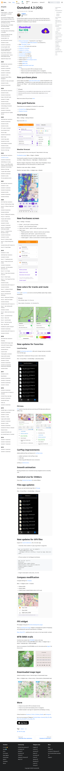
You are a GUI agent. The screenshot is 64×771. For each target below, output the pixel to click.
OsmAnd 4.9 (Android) (5, 95)
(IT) (48, 717)
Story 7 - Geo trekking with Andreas (6, 307)
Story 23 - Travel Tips (5, 216)
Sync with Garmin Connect (6, 40)
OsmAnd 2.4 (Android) (5, 398)
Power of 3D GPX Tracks (6, 97)
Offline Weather (33, 42)
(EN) (46, 717)
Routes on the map (5, 169)
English (34, 747)
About (4, 763)
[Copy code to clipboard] (51, 549)
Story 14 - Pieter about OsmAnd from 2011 (7, 274)
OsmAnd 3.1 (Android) (5, 347)
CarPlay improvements (58, 32)
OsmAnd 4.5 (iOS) (4, 126)
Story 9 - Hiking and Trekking (7, 297)
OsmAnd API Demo (5, 400)
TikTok (32, 714)
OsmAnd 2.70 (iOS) (5, 309)
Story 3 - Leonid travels (6, 320)
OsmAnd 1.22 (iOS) (5, 414)
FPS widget (25, 61)
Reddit (41, 714)
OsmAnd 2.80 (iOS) (5, 301)
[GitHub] (22, 16)
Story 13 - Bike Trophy (5, 276)
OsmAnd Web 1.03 (5, 38)
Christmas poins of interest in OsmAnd (7, 393)
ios (25, 728)
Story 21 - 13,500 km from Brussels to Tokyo (6, 232)
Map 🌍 (5, 749)
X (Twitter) (37, 714)
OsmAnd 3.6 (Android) (5, 234)
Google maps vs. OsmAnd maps (7, 410)
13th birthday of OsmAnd (6, 143)
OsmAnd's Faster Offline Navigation (6, 78)
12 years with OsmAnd (5, 171)
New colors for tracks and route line (58, 22)
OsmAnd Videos (4, 368)
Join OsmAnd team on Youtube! (7, 434)
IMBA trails (24, 63)
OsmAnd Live (22, 54)
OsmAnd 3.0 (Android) (5, 358)
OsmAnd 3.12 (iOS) (5, 237)
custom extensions (26, 542)
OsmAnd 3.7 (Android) (5, 225)
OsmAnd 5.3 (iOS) (4, 42)
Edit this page (22, 731)
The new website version (6, 178)
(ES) (23, 719)
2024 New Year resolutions (6, 119)
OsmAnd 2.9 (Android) (5, 362)
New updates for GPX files (58, 42)
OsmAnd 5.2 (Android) (5, 68)
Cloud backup (24, 42)
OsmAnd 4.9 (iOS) (4, 92)
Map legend (6, 755)
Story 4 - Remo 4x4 (5, 317)
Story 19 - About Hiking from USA (7, 242)
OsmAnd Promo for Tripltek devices (7, 113)
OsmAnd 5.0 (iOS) (4, 83)
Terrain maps (4, 132)
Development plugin (26, 627)
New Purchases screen (58, 18)
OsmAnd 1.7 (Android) (5, 444)
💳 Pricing (17, 2)
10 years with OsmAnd (5, 218)
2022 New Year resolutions (6, 183)
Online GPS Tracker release (6, 345)
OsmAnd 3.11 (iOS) (5, 252)
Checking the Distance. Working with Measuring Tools (8, 22)
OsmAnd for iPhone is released (7, 427)
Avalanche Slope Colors (6, 58)
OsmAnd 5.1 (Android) (5, 72)
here (34, 98)
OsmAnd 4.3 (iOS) (4, 157)
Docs (10, 2)
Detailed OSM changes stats (7, 343)
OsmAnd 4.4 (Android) (5, 147)
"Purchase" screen (25, 44)
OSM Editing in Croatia (6, 162)
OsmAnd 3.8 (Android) (5, 210)
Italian (34, 753)
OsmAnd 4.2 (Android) (5, 173)
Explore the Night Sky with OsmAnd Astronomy (6, 35)
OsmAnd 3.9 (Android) (5, 194)
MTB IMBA (32, 640)
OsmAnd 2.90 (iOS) (5, 287)
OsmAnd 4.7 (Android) (5, 110)
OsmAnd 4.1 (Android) (5, 187)
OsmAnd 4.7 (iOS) (4, 108)
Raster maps (3, 136)
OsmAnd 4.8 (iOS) (4, 101)
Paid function (26, 462)
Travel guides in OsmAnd (6, 353)
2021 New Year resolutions (6, 202)
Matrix (19, 759)
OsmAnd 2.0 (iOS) (4, 373)
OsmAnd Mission (4, 349)
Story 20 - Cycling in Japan (6, 239)
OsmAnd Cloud (22, 109)
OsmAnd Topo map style (6, 396)
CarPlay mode (39, 453)
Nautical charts (4, 429)
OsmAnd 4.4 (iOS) (4, 145)
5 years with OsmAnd (5, 419)
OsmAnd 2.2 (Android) (5, 412)
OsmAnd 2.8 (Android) (5, 378)
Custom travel (4, 351)
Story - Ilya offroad (5, 324)
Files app (38, 488)
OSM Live (3, 402)
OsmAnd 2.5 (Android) (5, 390)
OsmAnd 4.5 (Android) (5, 134)
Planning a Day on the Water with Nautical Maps (7, 25)
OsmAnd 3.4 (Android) (5, 291)
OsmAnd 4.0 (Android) (5, 190)
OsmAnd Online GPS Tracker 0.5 (7, 304)
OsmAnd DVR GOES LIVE (6, 432)
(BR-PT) (26, 719)
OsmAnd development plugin (36, 624)
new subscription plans (34, 80)
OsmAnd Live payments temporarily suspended (6, 365)
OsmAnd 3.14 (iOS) (5, 223)
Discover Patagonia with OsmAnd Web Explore (6, 50)
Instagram (48, 714)
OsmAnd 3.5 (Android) (5, 265)
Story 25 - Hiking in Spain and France (7, 207)
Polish (34, 757)
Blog (13, 2)
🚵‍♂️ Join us (28, 2)
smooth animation (26, 52)
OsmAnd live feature (27, 480)
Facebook (28, 714)
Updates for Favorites (24, 48)
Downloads (5, 757)
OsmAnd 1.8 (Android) (5, 441)
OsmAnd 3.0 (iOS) (4, 282)
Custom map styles (5, 139)
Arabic (34, 763)
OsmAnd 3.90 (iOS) (5, 196)
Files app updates (58, 39)
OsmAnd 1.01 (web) (5, 99)
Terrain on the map (5, 150)
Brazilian (35, 761)
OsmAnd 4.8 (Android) (5, 103)
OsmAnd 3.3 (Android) (5, 328)
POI (18, 409)
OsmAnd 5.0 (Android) (5, 85)
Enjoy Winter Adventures (6, 52)
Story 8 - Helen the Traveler (6, 299)
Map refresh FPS (21, 632)
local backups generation (26, 351)
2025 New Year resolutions (6, 90)
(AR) (31, 719)
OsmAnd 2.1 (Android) (5, 421)
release (22, 728)
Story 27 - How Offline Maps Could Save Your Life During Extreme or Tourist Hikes (7, 166)
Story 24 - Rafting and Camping (7, 214)
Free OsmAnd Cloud (5, 130)
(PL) (29, 719)
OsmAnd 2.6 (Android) (5, 382)
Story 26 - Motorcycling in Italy (7, 204)
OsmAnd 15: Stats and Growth (7, 80)
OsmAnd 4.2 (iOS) (4, 175)
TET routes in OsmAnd (5, 128)
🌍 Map (23, 2)
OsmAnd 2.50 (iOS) (5, 333)
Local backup (58, 28)
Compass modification (57, 45)
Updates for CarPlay (23, 50)
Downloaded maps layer (58, 52)
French (34, 749)
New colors (21, 46)
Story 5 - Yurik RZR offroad (6, 315)
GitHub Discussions (22, 747)
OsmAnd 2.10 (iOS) (5, 360)
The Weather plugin (21, 155)
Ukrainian (35, 755)
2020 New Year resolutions (6, 254)
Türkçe (34, 765)
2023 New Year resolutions (6, 155)
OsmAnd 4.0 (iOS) (4, 192)
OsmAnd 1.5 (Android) (5, 449)
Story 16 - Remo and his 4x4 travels (7, 262)
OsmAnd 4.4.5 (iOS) (5, 141)
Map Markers (4, 376)
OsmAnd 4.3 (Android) (5, 159)
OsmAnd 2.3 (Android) (5, 404)
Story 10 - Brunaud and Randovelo (6, 294)
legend (48, 646)
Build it (4, 759)
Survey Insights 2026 (5, 47)
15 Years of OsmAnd (5, 70)
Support (50, 757)
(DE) (18, 719)
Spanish (35, 759)
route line (24, 292)
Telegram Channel (22, 757)
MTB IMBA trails (58, 49)
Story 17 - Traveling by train (7, 259)
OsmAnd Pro (36, 303)
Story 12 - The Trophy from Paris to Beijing (8, 279)
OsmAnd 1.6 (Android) (5, 451)
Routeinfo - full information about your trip (7, 268)
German (35, 751)
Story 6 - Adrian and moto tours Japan (7, 312)
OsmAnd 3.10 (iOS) (5, 257)
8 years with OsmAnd (5, 356)
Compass (29, 580)
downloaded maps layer (28, 65)
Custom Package (4, 221)
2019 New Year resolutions (6, 338)
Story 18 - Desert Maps (6, 247)
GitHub (41, 2)
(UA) (20, 719)
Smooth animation (58, 34)
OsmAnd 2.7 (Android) (5, 380)
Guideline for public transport (7, 326)
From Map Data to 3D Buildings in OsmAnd (7, 31)
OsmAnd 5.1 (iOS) (4, 75)
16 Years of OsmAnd (5, 28)
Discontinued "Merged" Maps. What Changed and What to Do (7, 18)
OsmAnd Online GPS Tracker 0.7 (7, 284)
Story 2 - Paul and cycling (6, 322)
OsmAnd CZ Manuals (53, 751)
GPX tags (30, 57)
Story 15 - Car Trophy (5, 271)
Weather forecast (23, 111)
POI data (58, 30)
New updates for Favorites (58, 25)
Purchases (5, 753)
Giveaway (3, 340)
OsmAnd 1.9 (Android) (5, 439)
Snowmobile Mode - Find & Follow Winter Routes (6, 55)
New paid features (58, 10)
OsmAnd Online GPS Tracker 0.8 (7, 245)
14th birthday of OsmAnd (6, 106)
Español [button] (35, 2)
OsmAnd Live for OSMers (58, 37)
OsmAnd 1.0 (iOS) (4, 423)
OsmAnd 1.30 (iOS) (5, 384)
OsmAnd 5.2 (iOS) (4, 66)
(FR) (50, 717)
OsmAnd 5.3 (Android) (5, 44)
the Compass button (32, 59)
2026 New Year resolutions (6, 64)
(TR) (33, 719)
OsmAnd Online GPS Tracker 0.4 (7, 331)
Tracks (18, 292)
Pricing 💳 (5, 747)
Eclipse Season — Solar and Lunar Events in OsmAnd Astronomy (7, 14)
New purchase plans (24, 41)
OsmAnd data (22, 56)
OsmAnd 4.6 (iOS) (4, 123)
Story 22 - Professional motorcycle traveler (6, 228)
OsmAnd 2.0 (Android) (5, 425)
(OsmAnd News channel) (39, 717)
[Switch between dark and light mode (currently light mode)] (62, 2)
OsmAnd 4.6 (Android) (5, 121)
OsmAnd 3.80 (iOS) (5, 212)
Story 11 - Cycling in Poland (7, 289)
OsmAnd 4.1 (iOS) (4, 185)
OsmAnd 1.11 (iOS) (5, 416)
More (20, 67)
